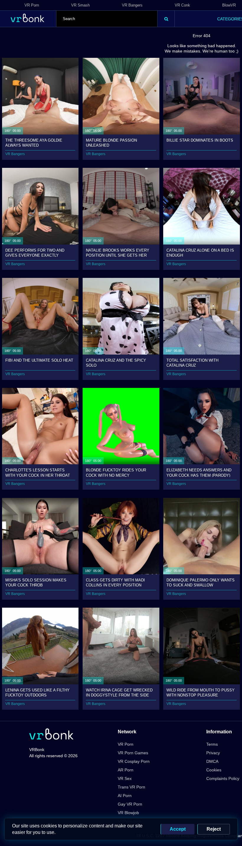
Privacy (213, 752)
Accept (178, 829)
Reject (214, 829)
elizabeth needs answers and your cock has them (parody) (198, 472)
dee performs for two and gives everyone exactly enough (34, 252)
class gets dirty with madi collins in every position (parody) (115, 582)
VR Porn (31, 5)
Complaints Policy (222, 778)
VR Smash (80, 5)
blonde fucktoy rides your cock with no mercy (116, 472)
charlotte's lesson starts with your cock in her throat (37, 472)
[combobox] (107, 19)
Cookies (213, 770)
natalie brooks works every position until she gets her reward (117, 252)
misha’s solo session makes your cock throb (35, 582)
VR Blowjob (128, 812)
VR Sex (125, 778)
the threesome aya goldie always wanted (33, 142)
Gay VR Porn (130, 804)
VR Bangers (132, 5)
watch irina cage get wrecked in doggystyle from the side (119, 692)
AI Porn (125, 795)
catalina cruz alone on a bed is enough (200, 252)
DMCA (212, 761)
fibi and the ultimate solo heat (39, 360)
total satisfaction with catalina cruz (192, 362)
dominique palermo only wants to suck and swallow (200, 582)
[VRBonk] (51, 734)
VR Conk (182, 5)
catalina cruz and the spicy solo (116, 362)
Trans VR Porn (131, 787)
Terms (212, 744)
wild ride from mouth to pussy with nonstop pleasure (200, 692)
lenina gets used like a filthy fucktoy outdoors (37, 692)
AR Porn (125, 770)
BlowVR (229, 5)
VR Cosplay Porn (134, 761)
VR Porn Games (133, 752)
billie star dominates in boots (199, 140)
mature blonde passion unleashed (111, 142)
